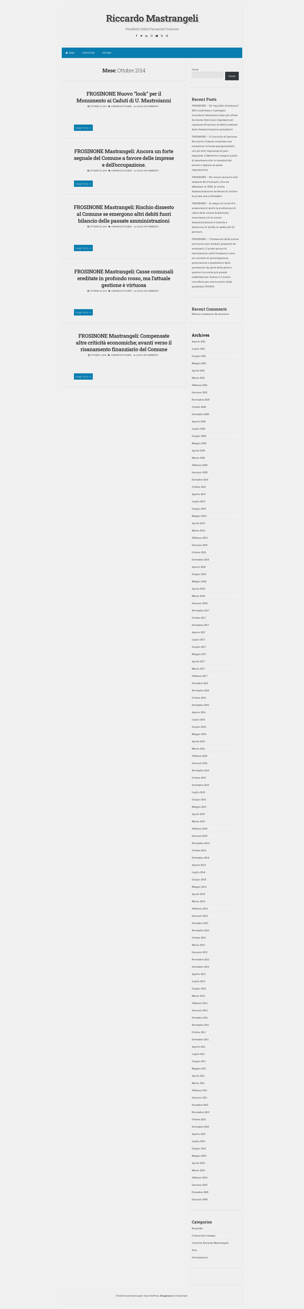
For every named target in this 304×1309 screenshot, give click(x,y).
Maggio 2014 (199, 886)
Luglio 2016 (198, 719)
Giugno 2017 (199, 646)
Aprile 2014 (198, 894)
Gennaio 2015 (199, 835)
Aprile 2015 (198, 814)
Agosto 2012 (199, 974)
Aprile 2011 (198, 1075)
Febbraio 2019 (199, 537)
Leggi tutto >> (83, 127)
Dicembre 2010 (200, 1104)
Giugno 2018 (199, 574)
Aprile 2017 (198, 661)
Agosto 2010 (199, 1133)
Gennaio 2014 (200, 915)
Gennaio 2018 (200, 603)
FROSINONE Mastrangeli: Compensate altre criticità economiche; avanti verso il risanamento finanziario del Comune (124, 342)
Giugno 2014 (199, 879)
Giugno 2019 (199, 508)
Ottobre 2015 (199, 777)
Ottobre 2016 (199, 697)
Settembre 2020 (200, 414)
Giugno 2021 (199, 356)
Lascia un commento (147, 106)
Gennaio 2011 (199, 1097)
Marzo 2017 (198, 668)
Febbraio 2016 (199, 755)
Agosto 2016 (199, 712)
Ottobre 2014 (199, 850)
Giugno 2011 (199, 1061)
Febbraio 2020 (200, 465)
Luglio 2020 (198, 428)
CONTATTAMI (88, 53)
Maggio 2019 (199, 515)
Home (71, 53)
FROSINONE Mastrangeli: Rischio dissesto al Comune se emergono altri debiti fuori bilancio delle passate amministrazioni (124, 214)
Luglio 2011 (198, 1053)
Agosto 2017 (199, 632)
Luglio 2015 (198, 792)
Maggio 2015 (199, 806)
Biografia (197, 1228)
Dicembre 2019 (200, 479)
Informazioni (200, 1257)
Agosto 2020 (199, 421)
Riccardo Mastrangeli (152, 18)
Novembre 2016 (200, 690)
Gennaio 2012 (199, 1010)
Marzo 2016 (198, 748)
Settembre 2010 (200, 1126)
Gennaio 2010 (199, 1184)
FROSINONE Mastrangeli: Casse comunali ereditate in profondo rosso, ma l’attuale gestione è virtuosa (123, 278)
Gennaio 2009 (200, 1199)
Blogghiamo (166, 1295)
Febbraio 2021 (199, 385)
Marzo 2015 (198, 821)
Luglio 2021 (198, 348)
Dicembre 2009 (200, 1192)
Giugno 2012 (199, 988)
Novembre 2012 (200, 959)
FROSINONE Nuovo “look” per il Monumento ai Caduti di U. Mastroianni (123, 97)
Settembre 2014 (200, 857)
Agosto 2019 (199, 494)
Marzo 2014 (198, 901)
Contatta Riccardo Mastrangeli (210, 1242)
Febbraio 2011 (199, 1090)
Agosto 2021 (199, 341)
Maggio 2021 (199, 363)
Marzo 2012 (198, 995)
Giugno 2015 (199, 799)
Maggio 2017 (199, 654)
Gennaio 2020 (200, 472)
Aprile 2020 (198, 450)
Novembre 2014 (201, 843)
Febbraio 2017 (200, 675)
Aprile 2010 (198, 1163)
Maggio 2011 (199, 1068)
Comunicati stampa (121, 106)
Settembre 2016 (200, 704)
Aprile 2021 (198, 370)
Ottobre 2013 (199, 937)
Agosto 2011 (198, 1046)
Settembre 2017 (200, 625)
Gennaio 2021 (199, 392)
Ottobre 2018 (199, 552)
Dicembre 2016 (200, 683)
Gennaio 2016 (199, 763)
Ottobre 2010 (199, 1119)
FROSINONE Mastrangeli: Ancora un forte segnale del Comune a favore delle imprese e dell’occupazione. (124, 158)
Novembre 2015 (200, 770)
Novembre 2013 (200, 930)
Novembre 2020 (200, 399)
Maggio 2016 (199, 734)
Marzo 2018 (198, 595)
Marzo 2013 (198, 944)
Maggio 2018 (199, 581)
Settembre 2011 (200, 1039)
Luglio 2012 (198, 981)
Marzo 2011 (198, 1083)
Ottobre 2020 (199, 406)
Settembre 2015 (200, 784)
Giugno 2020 (199, 435)
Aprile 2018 (198, 588)
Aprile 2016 (198, 741)
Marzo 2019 (198, 530)
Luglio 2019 (198, 501)
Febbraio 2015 (199, 828)
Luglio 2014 (198, 872)
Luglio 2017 (198, 639)
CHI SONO (106, 53)
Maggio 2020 (199, 443)
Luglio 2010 (198, 1141)
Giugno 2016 (199, 726)
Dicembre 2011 (200, 1017)
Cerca (195, 69)
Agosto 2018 (199, 566)
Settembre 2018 (200, 559)
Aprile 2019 (198, 523)
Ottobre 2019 (199, 486)
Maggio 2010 (199, 1155)
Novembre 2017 (200, 610)
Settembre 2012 (200, 966)
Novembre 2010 (200, 1112)
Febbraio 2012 (199, 1003)
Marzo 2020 (198, 457)
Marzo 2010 (198, 1170)
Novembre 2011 (200, 1024)
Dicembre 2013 (200, 923)
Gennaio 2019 (199, 545)
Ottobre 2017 (199, 617)
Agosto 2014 (199, 864)
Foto (194, 1250)
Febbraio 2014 (200, 908)
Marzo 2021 (198, 377)
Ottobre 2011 (199, 1032)
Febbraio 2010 (199, 1177)
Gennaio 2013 (199, 952)
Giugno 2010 (199, 1148)
